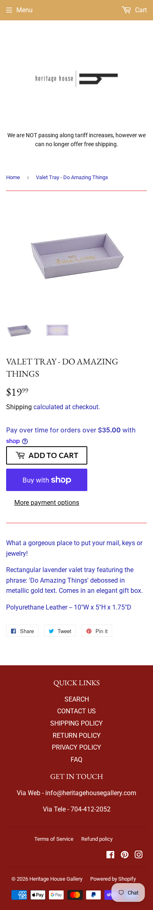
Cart (140, 10)
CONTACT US (76, 711)
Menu (24, 10)
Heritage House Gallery (55, 879)
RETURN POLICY (77, 735)
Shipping (19, 407)
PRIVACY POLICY (76, 747)
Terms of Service (53, 839)
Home (13, 177)
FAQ (76, 759)
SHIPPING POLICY (76, 723)
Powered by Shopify (113, 879)
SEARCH (76, 699)
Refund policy (97, 839)
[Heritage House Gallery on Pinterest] (124, 856)
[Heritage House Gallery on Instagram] (139, 856)
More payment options (46, 503)
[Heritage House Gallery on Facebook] (110, 856)
